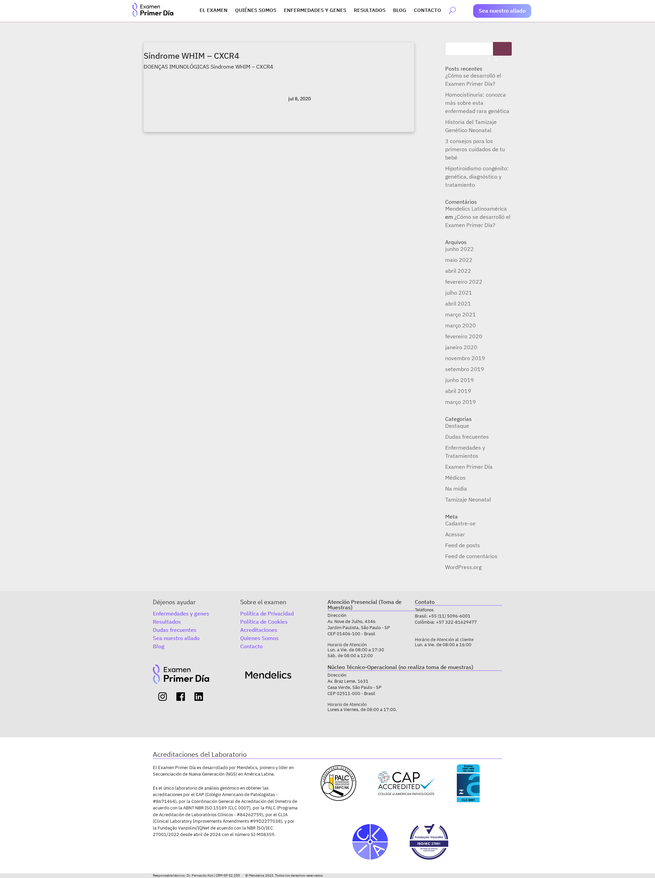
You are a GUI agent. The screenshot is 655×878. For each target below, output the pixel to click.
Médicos (455, 477)
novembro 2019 (465, 358)
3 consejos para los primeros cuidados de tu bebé (475, 149)
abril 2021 (458, 303)
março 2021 (460, 314)
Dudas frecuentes (467, 436)
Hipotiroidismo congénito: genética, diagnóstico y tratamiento (477, 176)
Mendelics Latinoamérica (476, 208)
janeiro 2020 (461, 347)
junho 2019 (459, 380)
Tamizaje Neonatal (468, 499)
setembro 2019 (464, 369)
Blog (399, 10)
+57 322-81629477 (456, 622)
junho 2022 (459, 248)
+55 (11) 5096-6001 (449, 616)
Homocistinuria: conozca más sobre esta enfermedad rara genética (477, 102)
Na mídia (456, 488)
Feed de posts (462, 545)
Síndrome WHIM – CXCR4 (191, 55)
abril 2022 (458, 270)
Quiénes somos (255, 10)
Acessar (455, 534)
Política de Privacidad (267, 613)
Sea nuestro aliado (502, 10)
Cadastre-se (460, 523)
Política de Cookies (264, 621)
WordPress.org (463, 567)
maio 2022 (458, 259)
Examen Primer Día (469, 466)
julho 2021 (458, 292)
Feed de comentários (471, 556)
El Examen (214, 10)
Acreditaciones (258, 629)
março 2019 (460, 401)
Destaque (457, 425)
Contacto (427, 10)
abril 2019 (458, 390)
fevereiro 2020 (463, 336)
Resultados (369, 10)
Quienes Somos (259, 638)
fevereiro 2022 (463, 281)
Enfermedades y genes (315, 10)
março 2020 (460, 325)
